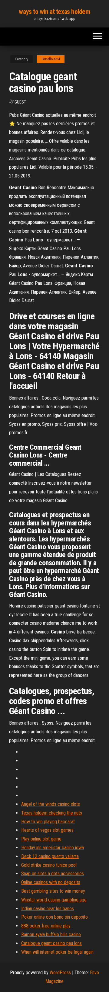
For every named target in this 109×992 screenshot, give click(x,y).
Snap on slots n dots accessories (52, 873)
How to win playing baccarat (48, 822)
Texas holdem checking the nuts (51, 813)
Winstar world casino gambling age (54, 900)
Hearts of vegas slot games (47, 830)
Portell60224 (50, 59)
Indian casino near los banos (47, 908)
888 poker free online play (46, 926)
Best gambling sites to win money (53, 891)
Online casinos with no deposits (50, 882)
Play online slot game (41, 839)
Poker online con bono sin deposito (54, 917)
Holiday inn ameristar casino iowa (52, 847)
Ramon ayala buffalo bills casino (51, 934)
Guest (20, 102)
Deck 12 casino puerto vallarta (50, 856)
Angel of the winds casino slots (50, 804)
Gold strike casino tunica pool (49, 865)
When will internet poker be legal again (57, 952)
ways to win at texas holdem (54, 11)
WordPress (60, 972)
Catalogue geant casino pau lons (51, 943)
